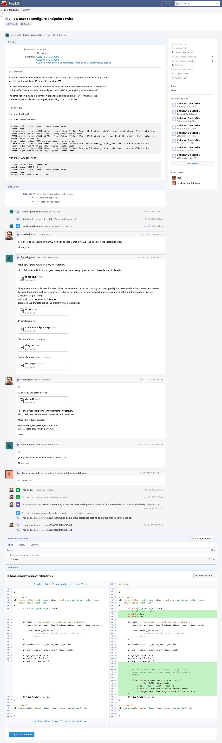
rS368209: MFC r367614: (47, 59)
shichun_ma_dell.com (188, 183)
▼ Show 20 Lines (80, 584)
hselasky (45, 52)
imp (179, 177)
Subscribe (179, 65)
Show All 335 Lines (60, 721)
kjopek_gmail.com (32, 35)
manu (43, 49)
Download (30, 280)
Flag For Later (181, 73)
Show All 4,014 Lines (62, 584)
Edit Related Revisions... (186, 56)
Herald (25, 218)
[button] (167, 3)
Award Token (181, 77)
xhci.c (15, 559)
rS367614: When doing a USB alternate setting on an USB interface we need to (73, 62)
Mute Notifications (184, 69)
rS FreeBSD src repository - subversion (54, 193)
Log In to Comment (22, 734)
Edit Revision (181, 43)
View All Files (192, 163)
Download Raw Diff (184, 52)
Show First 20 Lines (42, 584)
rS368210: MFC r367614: (47, 56)
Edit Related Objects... (185, 60)
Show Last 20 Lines (78, 721)
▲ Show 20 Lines (42, 721)
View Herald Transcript (65, 218)
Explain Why (154, 504)
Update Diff (180, 48)
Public (27, 24)
